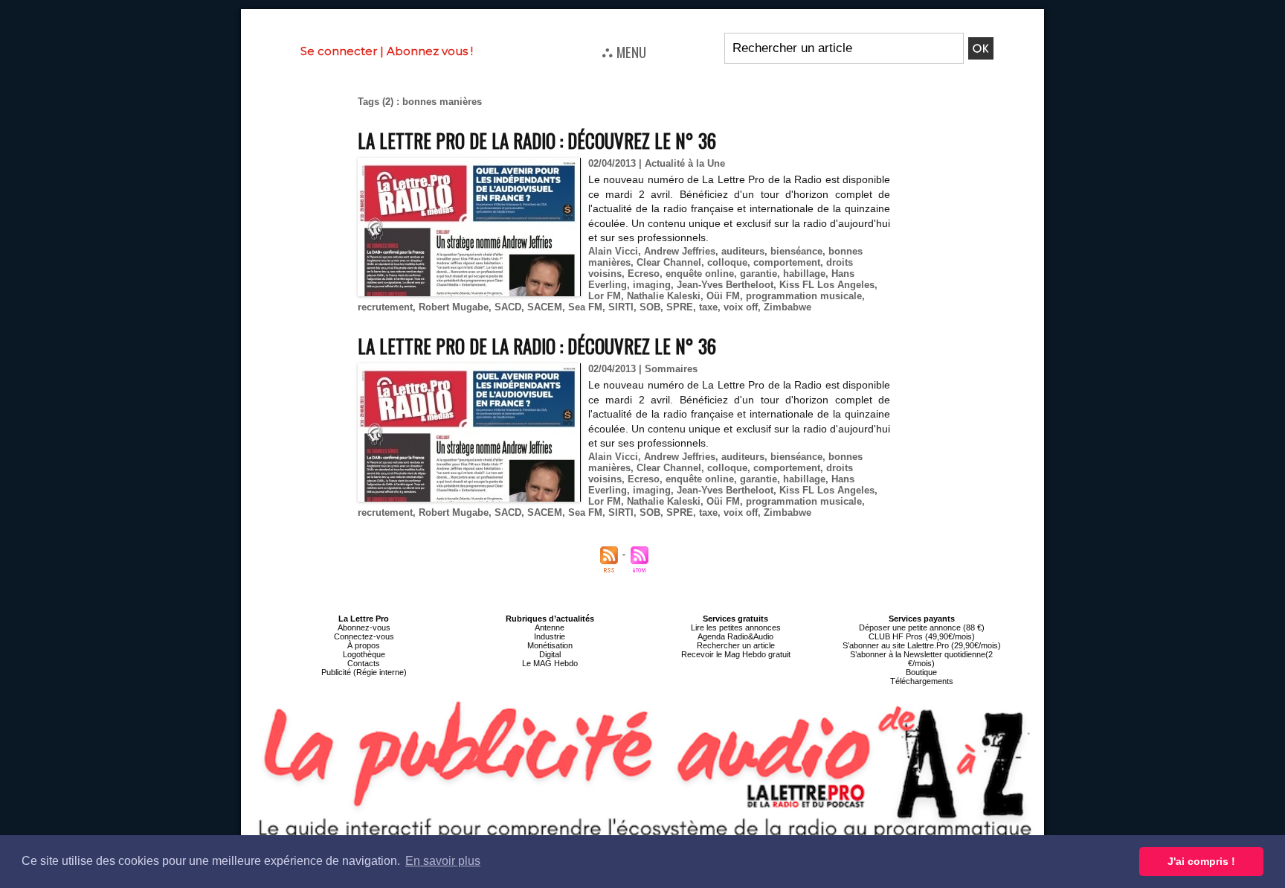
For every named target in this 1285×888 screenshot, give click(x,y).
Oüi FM (723, 295)
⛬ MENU (624, 51)
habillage (804, 273)
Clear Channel (669, 262)
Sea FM (585, 307)
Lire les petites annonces (736, 627)
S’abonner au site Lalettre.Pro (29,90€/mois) (922, 645)
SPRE (679, 307)
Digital (550, 654)
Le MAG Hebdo (550, 663)
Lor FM (604, 295)
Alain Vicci (613, 251)
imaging (652, 284)
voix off (741, 307)
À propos (363, 645)
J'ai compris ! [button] (1201, 861)
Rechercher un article (736, 645)
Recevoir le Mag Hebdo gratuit (735, 654)
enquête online (700, 273)
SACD (508, 307)
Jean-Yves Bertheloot (725, 284)
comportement (786, 262)
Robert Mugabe (454, 307)
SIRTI (621, 307)
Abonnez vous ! (430, 51)
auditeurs (742, 251)
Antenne (549, 627)
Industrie (549, 636)
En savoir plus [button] (442, 861)
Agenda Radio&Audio (735, 636)
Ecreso (644, 273)
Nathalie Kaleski (664, 295)
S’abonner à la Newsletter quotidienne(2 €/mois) (921, 659)
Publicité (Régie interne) (364, 672)
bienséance (796, 251)
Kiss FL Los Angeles (827, 284)
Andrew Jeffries (679, 251)
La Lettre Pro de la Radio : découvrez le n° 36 (537, 140)
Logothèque (364, 654)
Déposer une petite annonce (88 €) (922, 627)
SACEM (544, 307)
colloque (727, 262)
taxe (708, 307)
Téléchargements (921, 681)
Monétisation (550, 645)
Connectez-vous (364, 636)
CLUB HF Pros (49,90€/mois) (922, 636)
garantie (758, 273)
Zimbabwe (787, 307)
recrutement (385, 307)
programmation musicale (804, 295)
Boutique (921, 672)
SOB (650, 307)
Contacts (363, 663)
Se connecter (338, 51)
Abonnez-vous (364, 627)
